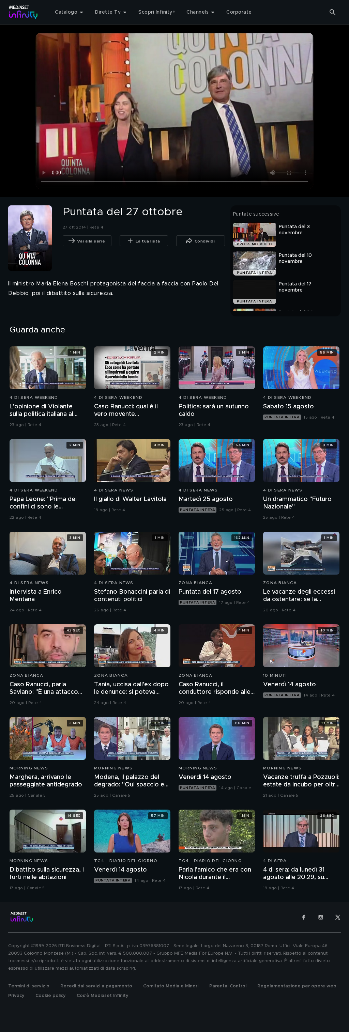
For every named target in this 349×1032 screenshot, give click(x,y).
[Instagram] (321, 917)
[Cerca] (333, 12)
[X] (338, 917)
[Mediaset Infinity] (23, 12)
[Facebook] (304, 917)
